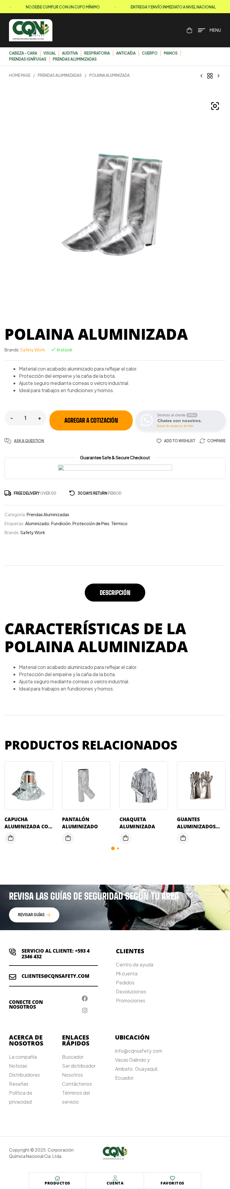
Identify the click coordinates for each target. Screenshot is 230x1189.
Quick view (44, 796)
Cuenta (115, 1183)
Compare (216, 441)
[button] (215, 106)
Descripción (115, 592)
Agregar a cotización (91, 420)
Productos (57, 1183)
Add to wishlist (179, 441)
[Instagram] (85, 1010)
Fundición (61, 523)
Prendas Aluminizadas (60, 75)
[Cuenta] (115, 1178)
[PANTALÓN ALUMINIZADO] (201, 75)
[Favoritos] (172, 1178)
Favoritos (172, 1183)
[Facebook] (85, 998)
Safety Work (32, 349)
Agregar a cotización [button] (10, 838)
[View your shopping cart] (189, 30)
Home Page (19, 75)
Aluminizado (37, 523)
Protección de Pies (90, 523)
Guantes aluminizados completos (196, 826)
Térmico (119, 523)
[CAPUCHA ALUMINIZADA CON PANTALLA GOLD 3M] (218, 75)
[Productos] (57, 1178)
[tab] (115, 596)
